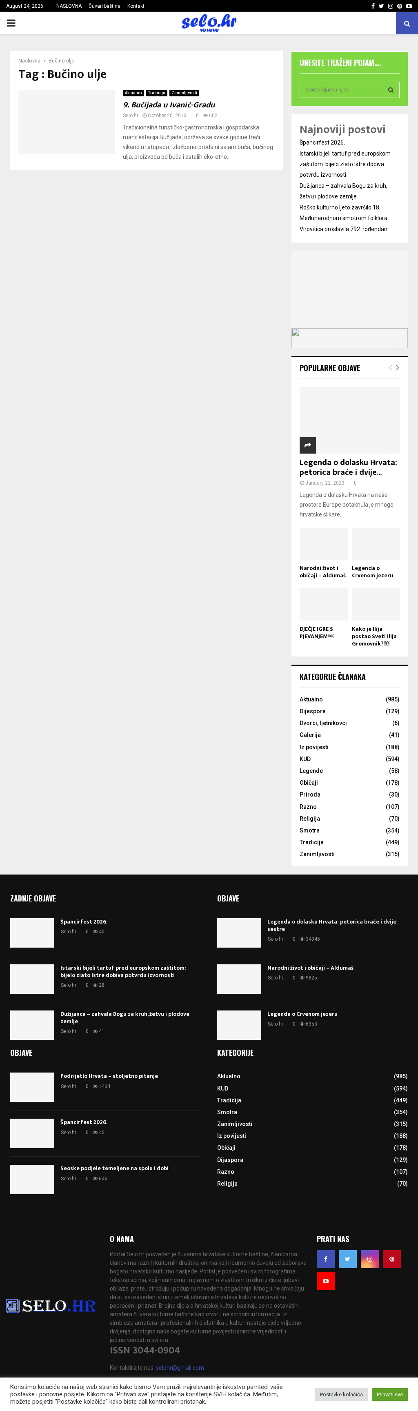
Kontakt (136, 6)
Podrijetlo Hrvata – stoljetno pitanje (109, 1076)
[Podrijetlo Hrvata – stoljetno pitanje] (32, 1087)
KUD (305, 759)
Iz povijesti (314, 747)
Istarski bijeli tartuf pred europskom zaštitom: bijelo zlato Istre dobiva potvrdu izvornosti (345, 164)
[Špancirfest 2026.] (32, 933)
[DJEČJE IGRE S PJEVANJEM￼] (324, 604)
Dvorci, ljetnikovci (323, 723)
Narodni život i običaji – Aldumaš (323, 571)
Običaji (309, 782)
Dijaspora (313, 711)
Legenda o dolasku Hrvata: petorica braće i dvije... (348, 467)
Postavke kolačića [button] (341, 1394)
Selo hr (130, 115)
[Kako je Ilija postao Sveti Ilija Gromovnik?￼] (376, 604)
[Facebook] (326, 1259)
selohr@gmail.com (180, 1367)
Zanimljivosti (184, 93)
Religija (310, 818)
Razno (308, 806)
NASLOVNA (69, 6)
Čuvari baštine (104, 6)
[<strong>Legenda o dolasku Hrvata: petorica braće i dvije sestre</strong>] (350, 420)
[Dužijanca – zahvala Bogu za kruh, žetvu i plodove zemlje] (32, 1025)
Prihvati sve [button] (390, 1394)
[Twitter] (348, 1259)
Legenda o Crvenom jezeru (372, 571)
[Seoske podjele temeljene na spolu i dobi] (32, 1179)
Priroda (310, 794)
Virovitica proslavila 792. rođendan (343, 229)
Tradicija (156, 93)
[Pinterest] (392, 1259)
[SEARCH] (391, 90)
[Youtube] (326, 1281)
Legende (311, 771)
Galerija (310, 735)
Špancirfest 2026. (322, 142)
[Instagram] (370, 1259)
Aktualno (133, 93)
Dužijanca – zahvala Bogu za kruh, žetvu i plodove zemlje (124, 1017)
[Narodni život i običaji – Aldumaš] (324, 544)
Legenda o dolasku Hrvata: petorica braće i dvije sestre (331, 925)
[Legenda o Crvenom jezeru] (376, 544)
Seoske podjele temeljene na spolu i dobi (114, 1168)
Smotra (310, 830)
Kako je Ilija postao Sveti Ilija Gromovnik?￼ (374, 636)
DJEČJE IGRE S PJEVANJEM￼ (317, 632)
